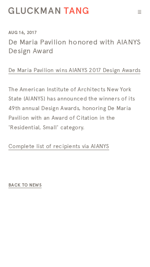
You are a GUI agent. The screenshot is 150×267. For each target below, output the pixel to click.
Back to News (25, 185)
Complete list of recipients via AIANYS (58, 146)
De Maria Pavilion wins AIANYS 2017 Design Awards (74, 70)
